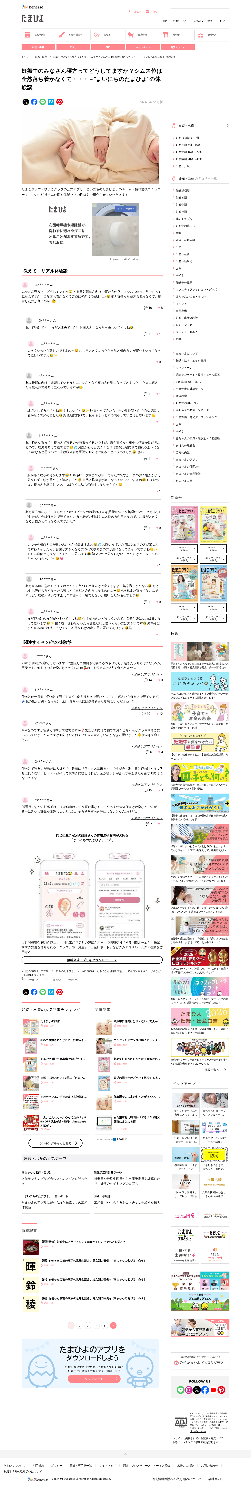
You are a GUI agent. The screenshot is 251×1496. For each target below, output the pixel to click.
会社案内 (214, 1479)
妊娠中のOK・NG (187, 403)
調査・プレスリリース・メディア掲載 (146, 1465)
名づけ (107, 34)
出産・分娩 (183, 166)
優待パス (212, 34)
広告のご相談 (185, 1465)
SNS (108, 47)
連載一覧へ (212, 1070)
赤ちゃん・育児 (203, 21)
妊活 (223, 21)
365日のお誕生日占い (189, 382)
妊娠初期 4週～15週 (188, 145)
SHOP (137, 12)
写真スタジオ (178, 47)
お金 (178, 268)
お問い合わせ (209, 1465)
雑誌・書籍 (38, 47)
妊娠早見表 (40, 34)
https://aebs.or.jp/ (198, 1431)
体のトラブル (184, 219)
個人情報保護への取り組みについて (177, 1479)
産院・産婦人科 (185, 240)
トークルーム (73, 979)
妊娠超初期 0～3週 (187, 138)
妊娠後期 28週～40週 (189, 159)
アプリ (73, 47)
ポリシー (56, 1465)
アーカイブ (33, 979)
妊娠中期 (181, 204)
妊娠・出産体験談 (187, 318)
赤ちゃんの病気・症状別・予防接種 (198, 438)
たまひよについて (187, 353)
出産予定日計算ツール (189, 389)
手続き (180, 275)
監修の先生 (183, 452)
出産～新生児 (184, 261)
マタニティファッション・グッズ (196, 289)
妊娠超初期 (183, 190)
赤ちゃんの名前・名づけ (191, 296)
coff (45, 979)
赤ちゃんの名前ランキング (192, 410)
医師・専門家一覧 (81, 1465)
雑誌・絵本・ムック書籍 (191, 360)
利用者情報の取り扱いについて (23, 1471)
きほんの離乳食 (185, 445)
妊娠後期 (181, 211)
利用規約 (38, 1465)
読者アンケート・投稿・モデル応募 (198, 374)
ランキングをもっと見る (55, 1143)
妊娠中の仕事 (184, 282)
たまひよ (57, 979)
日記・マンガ (184, 325)
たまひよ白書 (184, 480)
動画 (178, 339)
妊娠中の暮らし (185, 226)
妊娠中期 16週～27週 (189, 152)
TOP (164, 21)
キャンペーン (143, 47)
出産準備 (142, 34)
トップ (25, 56)
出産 (178, 247)
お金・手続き (75, 34)
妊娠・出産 (180, 21)
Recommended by (104, 1139)
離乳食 (176, 34)
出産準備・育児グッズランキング (196, 417)
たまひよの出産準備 (188, 473)
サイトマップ (107, 1465)
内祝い (154, 12)
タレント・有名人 (187, 332)
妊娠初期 (181, 197)
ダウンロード (94, 1379)
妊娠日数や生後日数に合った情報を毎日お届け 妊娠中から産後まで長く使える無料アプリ (94, 1369)
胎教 (178, 233)
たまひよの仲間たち (188, 466)
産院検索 (181, 396)
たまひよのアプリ (187, 459)
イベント (181, 303)
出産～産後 (183, 254)
